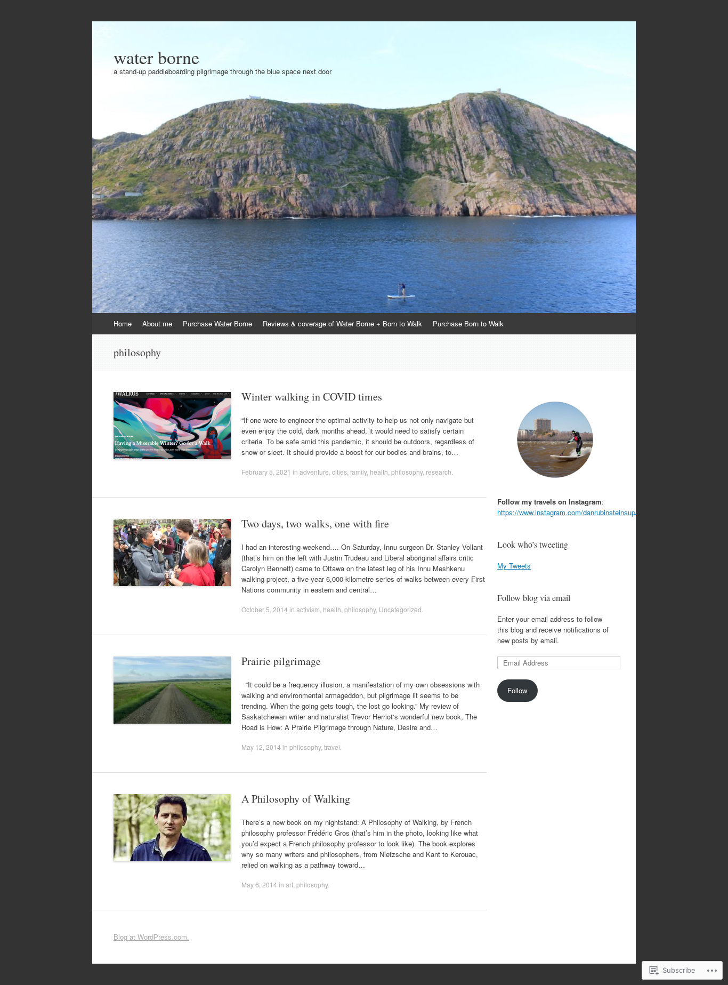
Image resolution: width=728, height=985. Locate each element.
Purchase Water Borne (217, 323)
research (438, 471)
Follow (517, 690)
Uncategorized (400, 609)
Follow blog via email (533, 597)
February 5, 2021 (266, 471)
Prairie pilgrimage (281, 661)
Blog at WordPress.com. (151, 937)
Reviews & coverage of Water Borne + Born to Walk (342, 323)
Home (123, 323)
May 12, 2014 (261, 746)
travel (332, 746)
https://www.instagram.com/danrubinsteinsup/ (567, 512)
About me (157, 323)
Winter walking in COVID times (311, 396)
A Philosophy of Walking (295, 798)
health (379, 471)
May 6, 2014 (259, 884)
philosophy (407, 471)
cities (339, 471)
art (289, 884)
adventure (314, 471)
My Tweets (514, 565)
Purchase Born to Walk (468, 323)
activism (308, 609)
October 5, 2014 (264, 609)
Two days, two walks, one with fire (315, 523)
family (358, 471)
